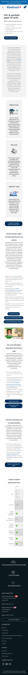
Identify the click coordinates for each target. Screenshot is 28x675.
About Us (4, 627)
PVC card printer (16, 382)
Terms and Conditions (7, 638)
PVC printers (16, 278)
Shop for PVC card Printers (14, 405)
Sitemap (4, 643)
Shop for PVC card (14, 401)
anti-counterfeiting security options (13, 385)
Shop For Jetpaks (13, 314)
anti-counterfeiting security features (13, 289)
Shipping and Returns (7, 653)
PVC (20, 62)
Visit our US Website (14, 619)
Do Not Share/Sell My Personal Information (12, 635)
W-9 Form (4, 641)
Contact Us (4, 651)
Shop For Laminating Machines (13, 322)
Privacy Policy (5, 630)
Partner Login (5, 656)
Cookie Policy (5, 633)
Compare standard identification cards (13, 223)
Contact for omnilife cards (14, 464)
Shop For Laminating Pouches (14, 318)
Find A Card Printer (11, 38)
